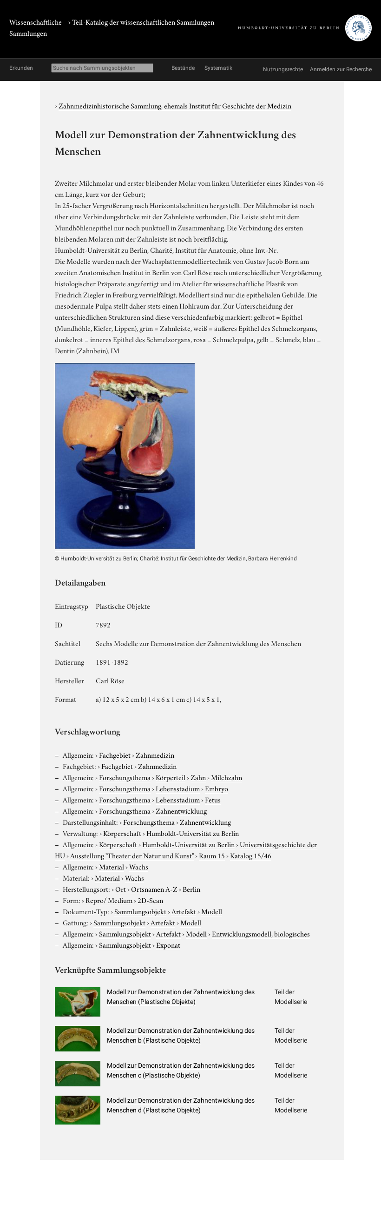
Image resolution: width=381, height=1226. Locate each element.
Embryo (216, 788)
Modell (211, 911)
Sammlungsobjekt (140, 911)
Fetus (213, 799)
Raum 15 (212, 855)
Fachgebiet (115, 754)
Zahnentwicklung (181, 810)
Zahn (198, 777)
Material (111, 866)
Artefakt (183, 911)
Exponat (168, 944)
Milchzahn (226, 777)
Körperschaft (122, 833)
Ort (120, 888)
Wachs (138, 866)
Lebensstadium (178, 788)
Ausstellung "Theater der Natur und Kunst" (132, 855)
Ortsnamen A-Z (154, 888)
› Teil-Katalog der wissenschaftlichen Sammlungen (141, 21)
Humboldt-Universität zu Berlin (192, 833)
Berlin (191, 888)
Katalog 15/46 (250, 855)
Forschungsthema (125, 777)
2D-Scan (150, 900)
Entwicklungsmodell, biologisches (261, 933)
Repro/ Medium (108, 900)
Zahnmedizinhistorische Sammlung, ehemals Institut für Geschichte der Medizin (175, 105)
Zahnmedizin (155, 754)
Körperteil (170, 777)
